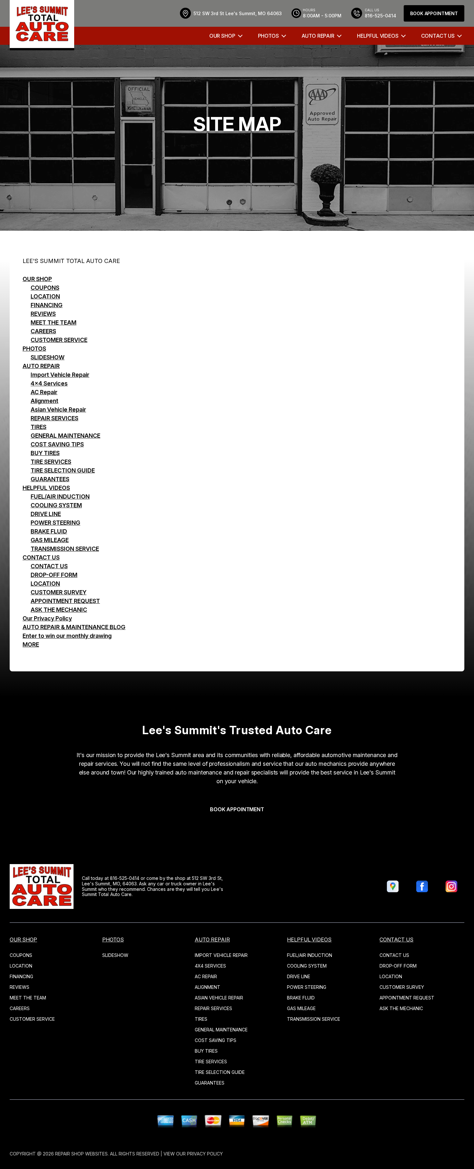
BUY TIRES (45, 453)
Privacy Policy (205, 1153)
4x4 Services (49, 383)
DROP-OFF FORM (54, 574)
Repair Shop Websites (81, 1153)
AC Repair (44, 392)
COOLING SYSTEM (56, 505)
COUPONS (45, 287)
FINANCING (47, 305)
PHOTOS (268, 36)
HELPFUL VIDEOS (378, 36)
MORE (31, 644)
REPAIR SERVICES (54, 418)
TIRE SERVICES (51, 461)
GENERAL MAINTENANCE (65, 435)
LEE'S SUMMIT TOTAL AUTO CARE (71, 261)
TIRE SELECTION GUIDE (63, 470)
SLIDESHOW (47, 357)
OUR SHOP (222, 36)
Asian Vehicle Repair (58, 409)
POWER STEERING (55, 522)
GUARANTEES (50, 479)
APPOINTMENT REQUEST (65, 601)
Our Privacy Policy (47, 618)
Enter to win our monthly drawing (67, 635)
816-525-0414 (125, 878)
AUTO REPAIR (317, 36)
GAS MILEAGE (50, 540)
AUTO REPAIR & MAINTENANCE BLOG (74, 627)
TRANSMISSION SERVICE (65, 548)
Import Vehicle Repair (60, 374)
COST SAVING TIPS (57, 444)
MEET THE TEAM (53, 322)
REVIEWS (43, 313)
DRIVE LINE (46, 514)
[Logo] (42, 25)
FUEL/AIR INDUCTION (60, 496)
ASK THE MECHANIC (59, 609)
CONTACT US (438, 36)
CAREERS (43, 331)
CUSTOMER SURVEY (58, 592)
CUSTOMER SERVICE (59, 339)
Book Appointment (434, 13)
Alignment (44, 400)
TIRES (38, 427)
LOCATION (45, 296)
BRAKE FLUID (49, 531)
